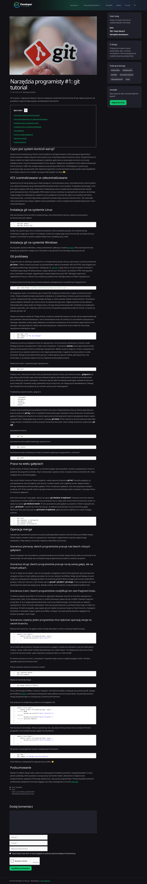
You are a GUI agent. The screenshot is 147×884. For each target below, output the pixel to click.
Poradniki (109, 5)
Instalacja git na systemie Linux (26, 123)
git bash (70, 247)
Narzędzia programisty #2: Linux (23, 794)
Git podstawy (19, 130)
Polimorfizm (115, 70)
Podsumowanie (20, 142)
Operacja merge (20, 138)
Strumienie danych (126, 75)
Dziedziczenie (127, 70)
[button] (135, 5)
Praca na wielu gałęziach (23, 134)
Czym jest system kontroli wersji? (27, 115)
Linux (128, 79)
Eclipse (23, 694)
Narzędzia (18, 787)
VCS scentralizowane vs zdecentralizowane (31, 119)
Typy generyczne (117, 79)
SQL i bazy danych (117, 31)
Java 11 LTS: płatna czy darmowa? (23, 791)
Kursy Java (73, 5)
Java (13, 787)
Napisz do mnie (118, 102)
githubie (75, 782)
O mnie (127, 5)
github (54, 267)
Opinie (118, 5)
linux (13, 789)
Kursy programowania (91, 5)
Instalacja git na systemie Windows (27, 127)
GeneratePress (45, 881)
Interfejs (114, 75)
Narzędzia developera (119, 34)
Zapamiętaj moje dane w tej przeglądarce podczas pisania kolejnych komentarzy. (44, 853)
